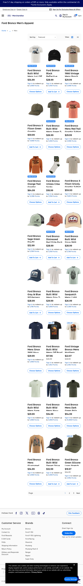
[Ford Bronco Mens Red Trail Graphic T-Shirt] (73, 109)
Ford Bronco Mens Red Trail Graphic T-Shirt (73, 128)
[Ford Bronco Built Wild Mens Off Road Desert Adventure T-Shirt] (54, 330)
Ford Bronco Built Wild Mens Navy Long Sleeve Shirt (53, 410)
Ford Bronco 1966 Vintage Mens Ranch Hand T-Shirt (72, 75)
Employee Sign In (9, 9)
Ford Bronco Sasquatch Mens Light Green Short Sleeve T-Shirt (72, 297)
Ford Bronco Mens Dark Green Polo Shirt (71, 409)
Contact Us (6, 532)
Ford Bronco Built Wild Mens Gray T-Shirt (53, 296)
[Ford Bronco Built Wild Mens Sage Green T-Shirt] (36, 388)
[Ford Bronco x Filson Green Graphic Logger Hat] (36, 109)
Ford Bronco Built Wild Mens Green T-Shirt (54, 130)
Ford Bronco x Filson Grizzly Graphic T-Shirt (73, 183)
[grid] (72, 37)
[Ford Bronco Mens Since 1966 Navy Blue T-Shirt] (36, 330)
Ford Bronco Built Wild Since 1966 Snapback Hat (72, 241)
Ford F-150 (29, 532)
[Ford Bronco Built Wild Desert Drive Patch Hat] (54, 443)
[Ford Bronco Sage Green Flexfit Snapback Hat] (36, 220)
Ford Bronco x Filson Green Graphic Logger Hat (35, 130)
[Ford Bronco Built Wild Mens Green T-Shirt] (54, 109)
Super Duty (29, 559)
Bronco (28, 529)
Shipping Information (9, 546)
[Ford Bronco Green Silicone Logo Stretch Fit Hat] (73, 443)
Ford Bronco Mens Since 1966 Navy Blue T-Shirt (34, 351)
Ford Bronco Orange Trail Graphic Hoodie (34, 185)
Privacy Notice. (36, 572)
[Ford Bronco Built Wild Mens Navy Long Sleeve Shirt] (54, 388)
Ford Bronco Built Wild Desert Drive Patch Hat (53, 464)
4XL (68, 318)
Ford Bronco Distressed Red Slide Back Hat (54, 241)
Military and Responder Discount (10, 553)
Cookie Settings (71, 579)
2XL (30, 97)
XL (36, 94)
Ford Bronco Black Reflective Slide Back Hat (54, 75)
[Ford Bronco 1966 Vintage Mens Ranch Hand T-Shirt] (73, 54)
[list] (77, 37)
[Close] (74, 566)
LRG (30, 94)
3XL (55, 318)
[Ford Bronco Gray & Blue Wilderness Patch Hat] (36, 275)
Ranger (28, 552)
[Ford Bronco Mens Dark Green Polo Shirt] (73, 388)
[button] (4, 15)
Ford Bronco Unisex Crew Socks (53, 183)
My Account (6, 529)
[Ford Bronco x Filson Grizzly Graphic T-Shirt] (73, 165)
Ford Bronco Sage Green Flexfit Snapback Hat (35, 241)
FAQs (4, 542)
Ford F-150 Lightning (33, 535)
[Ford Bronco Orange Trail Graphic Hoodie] (36, 165)
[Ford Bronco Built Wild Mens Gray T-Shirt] (54, 275)
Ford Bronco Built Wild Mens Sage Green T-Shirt (35, 409)
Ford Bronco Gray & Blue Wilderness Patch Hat (34, 296)
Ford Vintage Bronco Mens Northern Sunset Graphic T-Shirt (73, 352)
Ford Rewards (7, 535)
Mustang (28, 546)
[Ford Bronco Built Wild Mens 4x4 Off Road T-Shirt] (36, 54)
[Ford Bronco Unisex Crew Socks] (54, 165)
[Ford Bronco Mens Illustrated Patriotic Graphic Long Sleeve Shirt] (36, 443)
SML (68, 308)
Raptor (27, 556)
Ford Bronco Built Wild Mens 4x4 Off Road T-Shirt (35, 75)
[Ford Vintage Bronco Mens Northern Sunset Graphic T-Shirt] (73, 330)
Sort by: (33, 37)
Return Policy (6, 549)
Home (4, 31)
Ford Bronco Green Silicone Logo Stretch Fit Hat (73, 464)
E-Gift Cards (6, 539)
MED (74, 308)
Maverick (28, 542)
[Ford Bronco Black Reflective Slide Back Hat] (54, 54)
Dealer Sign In (22, 9)
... (10, 31)
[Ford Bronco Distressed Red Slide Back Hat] (54, 220)
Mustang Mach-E (31, 549)
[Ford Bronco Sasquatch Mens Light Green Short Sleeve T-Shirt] (73, 275)
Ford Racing (29, 539)
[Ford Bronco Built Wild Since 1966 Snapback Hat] (73, 220)
